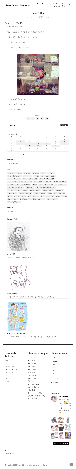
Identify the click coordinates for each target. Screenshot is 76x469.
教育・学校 (31, 366)
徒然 (21, 26)
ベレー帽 (11, 184)
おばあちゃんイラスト (15, 173)
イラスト (50, 173)
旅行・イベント (33, 378)
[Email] (47, 118)
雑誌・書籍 (31, 390)
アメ (43, 173)
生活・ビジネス (33, 363)
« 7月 (22, 154)
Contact (8, 381)
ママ (35, 184)
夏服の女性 (59, 190)
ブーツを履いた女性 (60, 181)
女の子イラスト (59, 193)
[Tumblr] (37, 118)
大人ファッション (39, 193)
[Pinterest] (42, 118)
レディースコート (60, 184)
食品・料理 (31, 372)
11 (20, 143)
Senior (54, 367)
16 (64, 143)
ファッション (32, 357)
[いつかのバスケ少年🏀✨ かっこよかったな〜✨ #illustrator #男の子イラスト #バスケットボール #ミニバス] (54, 420)
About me (8, 378)
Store (7, 376)
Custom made (54, 378)
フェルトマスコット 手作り (42, 181)
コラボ (36, 176)
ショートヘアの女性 (14, 179)
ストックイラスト (33, 399)
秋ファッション (52, 199)
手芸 (64, 196)
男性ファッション (38, 199)
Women (54, 361)
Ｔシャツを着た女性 (14, 202)
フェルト (28, 181)
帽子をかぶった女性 (47, 196)
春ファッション (13, 199)
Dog (53, 370)
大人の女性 (12, 193)
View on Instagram (62, 443)
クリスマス (27, 176)
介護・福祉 (31, 381)
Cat (53, 373)
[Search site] (70, 5)
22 (55, 146)
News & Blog (9, 364)
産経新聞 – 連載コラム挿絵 (36, 396)
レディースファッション (15, 187)
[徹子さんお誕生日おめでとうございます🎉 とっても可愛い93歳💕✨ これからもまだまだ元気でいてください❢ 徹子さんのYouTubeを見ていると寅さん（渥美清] (54, 427)
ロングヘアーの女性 (14, 190)
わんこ (36, 173)
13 (38, 143)
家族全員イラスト (20, 196)
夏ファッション (48, 190)
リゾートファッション (46, 184)
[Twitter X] (33, 118)
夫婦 (50, 193)
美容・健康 (31, 360)
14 (46, 143)
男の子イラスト (25, 199)
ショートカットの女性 (48, 176)
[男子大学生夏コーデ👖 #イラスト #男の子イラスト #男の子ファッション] (61, 427)
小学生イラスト (33, 196)
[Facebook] (28, 118)
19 (29, 146)
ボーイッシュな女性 (23, 184)
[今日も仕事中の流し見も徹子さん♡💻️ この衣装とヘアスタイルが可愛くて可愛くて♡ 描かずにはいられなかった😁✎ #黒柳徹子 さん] (61, 435)
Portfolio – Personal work (13, 370)
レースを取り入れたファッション (46, 187)
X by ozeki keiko (10, 454)
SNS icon (53, 357)
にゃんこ (27, 173)
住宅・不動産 (32, 375)
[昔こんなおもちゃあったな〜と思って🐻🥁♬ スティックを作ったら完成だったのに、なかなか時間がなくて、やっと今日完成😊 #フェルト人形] (68, 435)
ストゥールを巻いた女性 (30, 179)
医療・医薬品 (32, 369)
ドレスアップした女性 (47, 179)
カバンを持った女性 (14, 176)
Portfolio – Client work (12, 367)
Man (53, 364)
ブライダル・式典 (33, 384)
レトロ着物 (29, 187)
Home (6, 360)
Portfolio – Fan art (11, 373)
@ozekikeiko (63, 397)
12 (29, 143)
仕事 (25, 190)
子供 (10, 196)
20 (38, 146)
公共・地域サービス (34, 387)
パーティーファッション (15, 181)
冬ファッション (35, 190)
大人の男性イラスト (25, 193)
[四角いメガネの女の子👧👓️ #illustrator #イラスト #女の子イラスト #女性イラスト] (61, 420)
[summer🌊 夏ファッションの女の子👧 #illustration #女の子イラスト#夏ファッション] (68, 420)
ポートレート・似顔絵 (35, 393)
